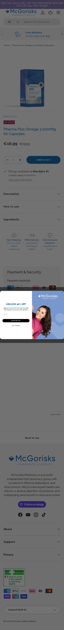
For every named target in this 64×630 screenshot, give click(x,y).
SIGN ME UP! (16, 321)
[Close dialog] (62, 293)
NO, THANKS (16, 325)
